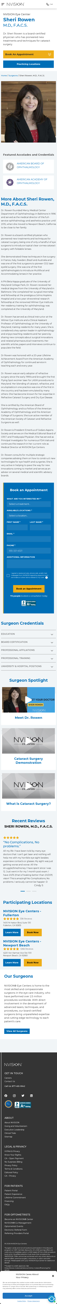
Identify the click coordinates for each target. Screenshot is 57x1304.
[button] (53, 1276)
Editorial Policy (11, 1172)
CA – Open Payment (14, 1158)
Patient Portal (11, 1190)
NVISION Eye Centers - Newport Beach (22, 943)
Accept (28, 1295)
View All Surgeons (16, 1031)
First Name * (13, 522)
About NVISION (12, 1122)
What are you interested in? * (24, 499)
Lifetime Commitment (15, 1197)
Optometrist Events (14, 1226)
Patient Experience (13, 1194)
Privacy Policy (11, 1165)
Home (4, 75)
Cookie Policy (21, 1301)
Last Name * (36, 522)
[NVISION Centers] (13, 1064)
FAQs (7, 1204)
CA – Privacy (10, 1176)
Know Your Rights (13, 1155)
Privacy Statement (33, 1301)
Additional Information (21, 557)
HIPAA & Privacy (12, 1151)
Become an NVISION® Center (19, 1219)
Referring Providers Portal (17, 1233)
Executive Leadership (14, 1130)
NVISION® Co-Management (18, 1223)
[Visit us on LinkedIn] (31, 1095)
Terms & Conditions (13, 1169)
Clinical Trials (10, 1133)
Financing (9, 1201)
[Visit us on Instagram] (14, 1095)
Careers (8, 1078)
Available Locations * (19, 510)
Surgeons (13, 75)
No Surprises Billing (13, 1162)
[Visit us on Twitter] (22, 1095)
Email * (10, 534)
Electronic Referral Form (16, 1230)
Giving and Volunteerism (16, 1126)
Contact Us (10, 1081)
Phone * (11, 545)
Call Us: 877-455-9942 (15, 1086)
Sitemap (8, 1137)
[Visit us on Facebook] (6, 1095)
